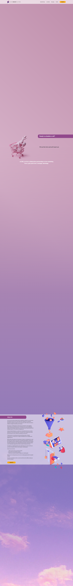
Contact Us (62, 1)
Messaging (52, 1)
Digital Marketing (42, 1)
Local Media (48, 1)
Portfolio (57, 1)
